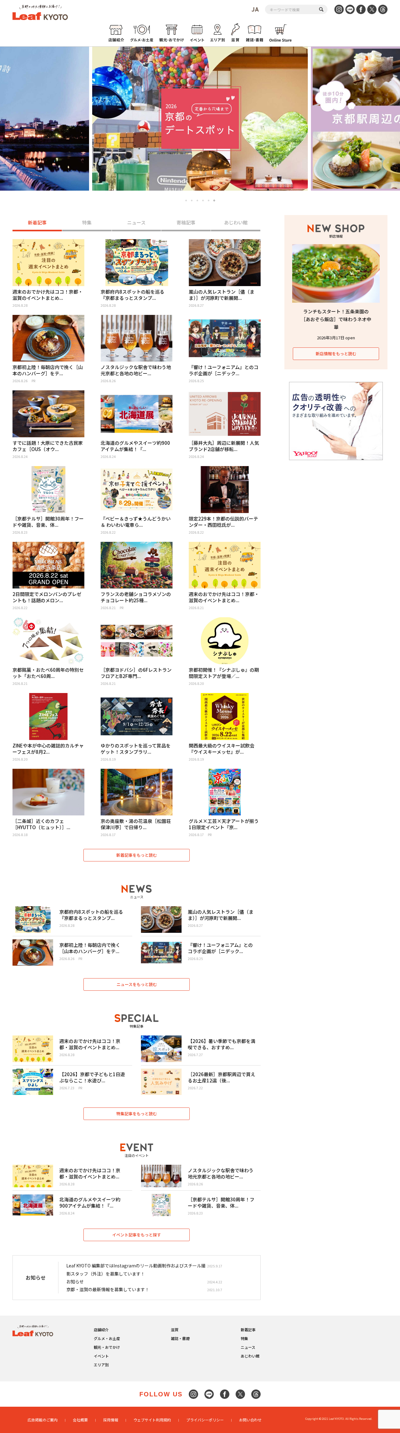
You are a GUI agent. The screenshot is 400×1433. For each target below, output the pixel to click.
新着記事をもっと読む (136, 855)
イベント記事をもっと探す (136, 1235)
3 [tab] (197, 200)
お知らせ (75, 1281)
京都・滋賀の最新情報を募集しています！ (107, 1289)
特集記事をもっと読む (136, 1114)
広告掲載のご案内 (43, 1419)
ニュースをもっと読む (137, 984)
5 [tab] (208, 200)
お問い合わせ (250, 1419)
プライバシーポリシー (205, 1419)
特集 (87, 222)
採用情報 (110, 1419)
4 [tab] (203, 200)
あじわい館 (236, 222)
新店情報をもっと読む (336, 354)
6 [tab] (214, 200)
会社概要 (80, 1419)
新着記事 (37, 222)
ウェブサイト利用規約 (152, 1419)
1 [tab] (186, 200)
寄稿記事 (186, 222)
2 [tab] (191, 200)
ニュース (136, 222)
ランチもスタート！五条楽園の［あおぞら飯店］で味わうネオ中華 (336, 319)
